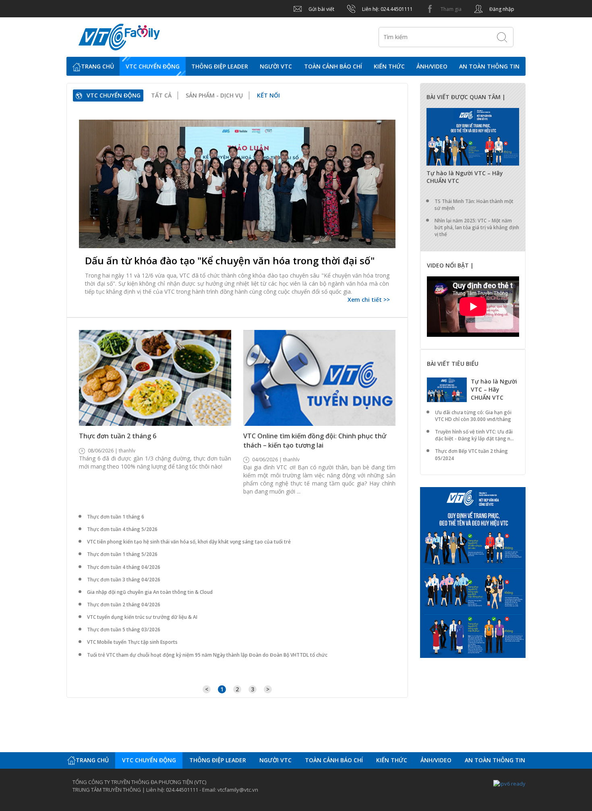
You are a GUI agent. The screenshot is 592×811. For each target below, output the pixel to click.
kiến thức (389, 66)
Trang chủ (97, 66)
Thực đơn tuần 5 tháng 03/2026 (123, 629)
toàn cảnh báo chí (333, 66)
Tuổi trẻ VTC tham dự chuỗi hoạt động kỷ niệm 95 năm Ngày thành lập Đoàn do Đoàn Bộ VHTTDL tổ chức (207, 654)
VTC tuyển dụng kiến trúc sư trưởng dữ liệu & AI (142, 617)
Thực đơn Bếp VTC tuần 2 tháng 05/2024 (471, 454)
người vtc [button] (276, 66)
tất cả (161, 95)
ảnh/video (431, 66)
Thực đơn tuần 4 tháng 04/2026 (123, 567)
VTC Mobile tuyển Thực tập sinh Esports (132, 642)
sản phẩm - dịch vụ (214, 95)
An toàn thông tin (489, 66)
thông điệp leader (219, 66)
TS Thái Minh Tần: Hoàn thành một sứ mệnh (474, 205)
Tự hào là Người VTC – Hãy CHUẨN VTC (494, 389)
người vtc (275, 760)
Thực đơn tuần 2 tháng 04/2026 (123, 604)
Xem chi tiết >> (369, 299)
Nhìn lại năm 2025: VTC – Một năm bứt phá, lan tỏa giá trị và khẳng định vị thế (477, 227)
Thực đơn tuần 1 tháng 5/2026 (122, 554)
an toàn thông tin (495, 760)
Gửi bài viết (320, 9)
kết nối (268, 95)
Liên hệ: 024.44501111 (387, 9)
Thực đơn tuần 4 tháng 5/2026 (122, 529)
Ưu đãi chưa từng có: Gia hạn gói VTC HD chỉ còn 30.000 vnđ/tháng (473, 416)
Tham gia (450, 9)
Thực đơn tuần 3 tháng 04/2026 (123, 579)
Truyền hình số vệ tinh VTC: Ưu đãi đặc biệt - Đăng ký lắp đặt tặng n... (474, 435)
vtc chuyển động (153, 66)
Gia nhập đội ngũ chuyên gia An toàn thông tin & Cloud (150, 592)
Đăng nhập (501, 9)
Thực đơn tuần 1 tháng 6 (115, 516)
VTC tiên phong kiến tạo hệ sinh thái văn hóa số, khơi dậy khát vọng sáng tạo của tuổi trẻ (189, 541)
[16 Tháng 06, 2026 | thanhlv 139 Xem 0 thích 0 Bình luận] (237, 184)
